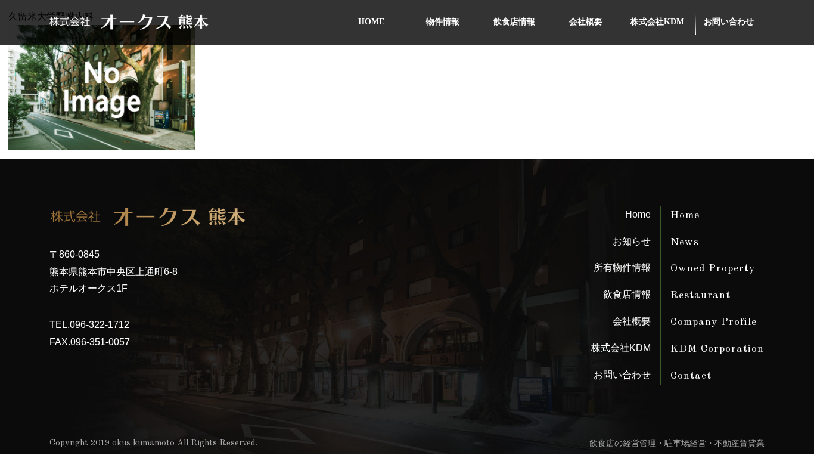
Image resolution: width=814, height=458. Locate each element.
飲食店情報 (514, 21)
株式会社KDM (657, 21)
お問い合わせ (729, 21)
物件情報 (442, 21)
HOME (371, 21)
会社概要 (585, 21)
